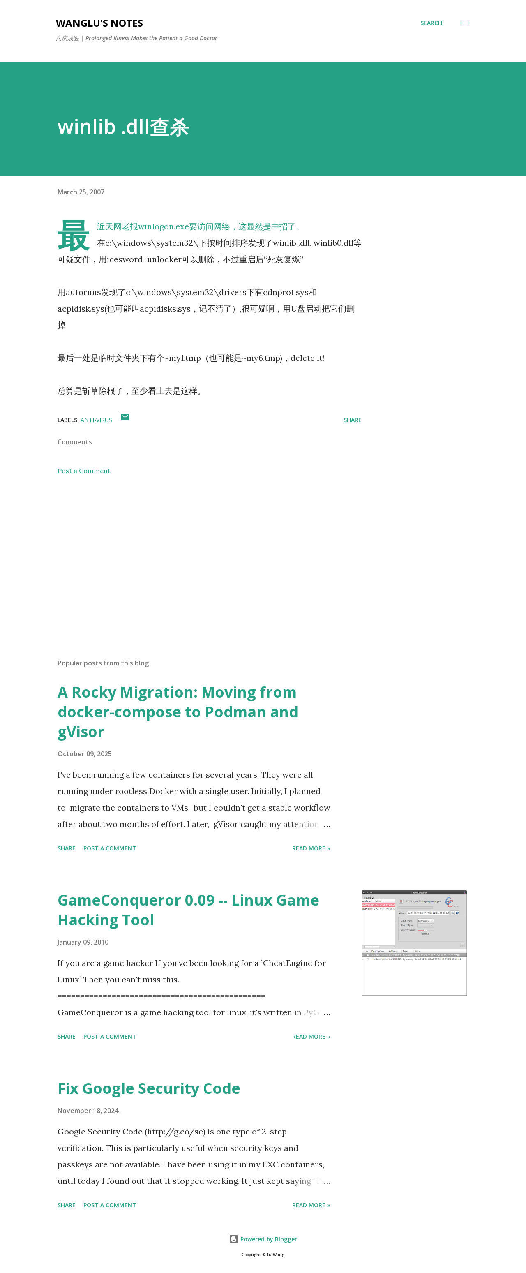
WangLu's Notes (99, 23)
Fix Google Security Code (149, 1088)
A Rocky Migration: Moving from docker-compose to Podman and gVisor (178, 712)
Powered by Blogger (268, 1239)
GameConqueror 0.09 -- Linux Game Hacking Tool (188, 910)
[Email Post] (125, 420)
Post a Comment (84, 471)
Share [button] (353, 420)
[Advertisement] (196, 556)
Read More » (311, 848)
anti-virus (96, 420)
